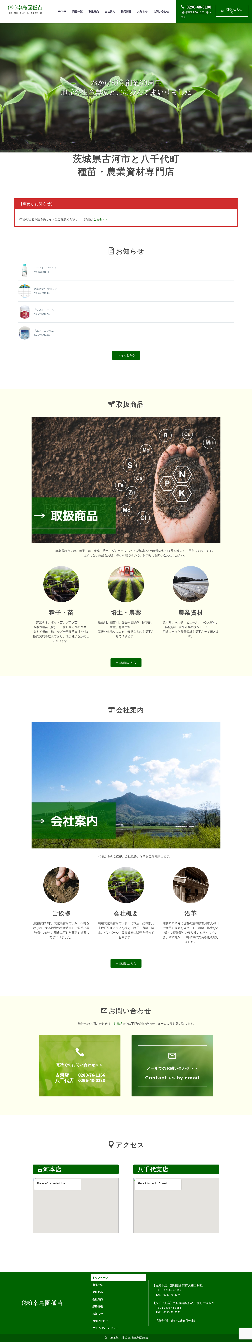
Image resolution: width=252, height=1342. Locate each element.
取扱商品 (94, 11)
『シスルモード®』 (45, 309)
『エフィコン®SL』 (45, 330)
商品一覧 (77, 11)
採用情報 (126, 11)
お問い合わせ (161, 11)
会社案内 (110, 11)
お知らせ (142, 11)
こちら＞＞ (100, 219)
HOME (62, 11)
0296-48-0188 (199, 7)
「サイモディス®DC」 (46, 268)
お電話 (117, 1023)
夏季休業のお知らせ (45, 289)
